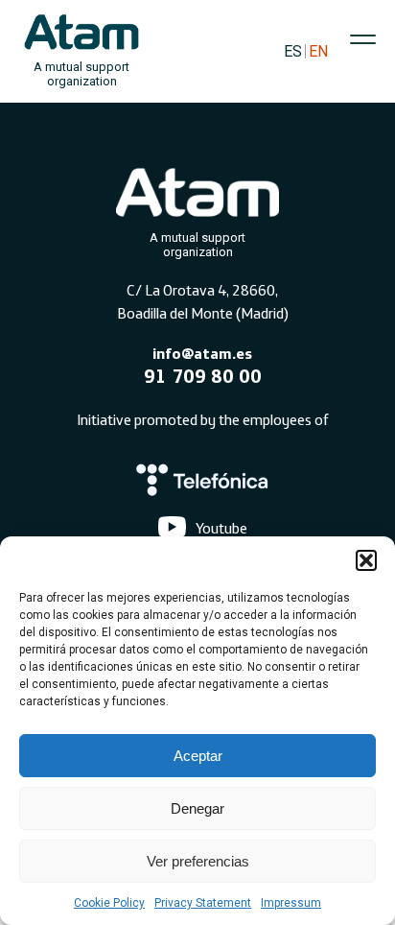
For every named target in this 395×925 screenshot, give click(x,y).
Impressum (291, 903)
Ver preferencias (198, 861)
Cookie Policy (109, 903)
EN (318, 51)
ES (293, 51)
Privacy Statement (202, 903)
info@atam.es (202, 353)
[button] (366, 560)
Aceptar (198, 755)
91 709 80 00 (203, 376)
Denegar (197, 808)
